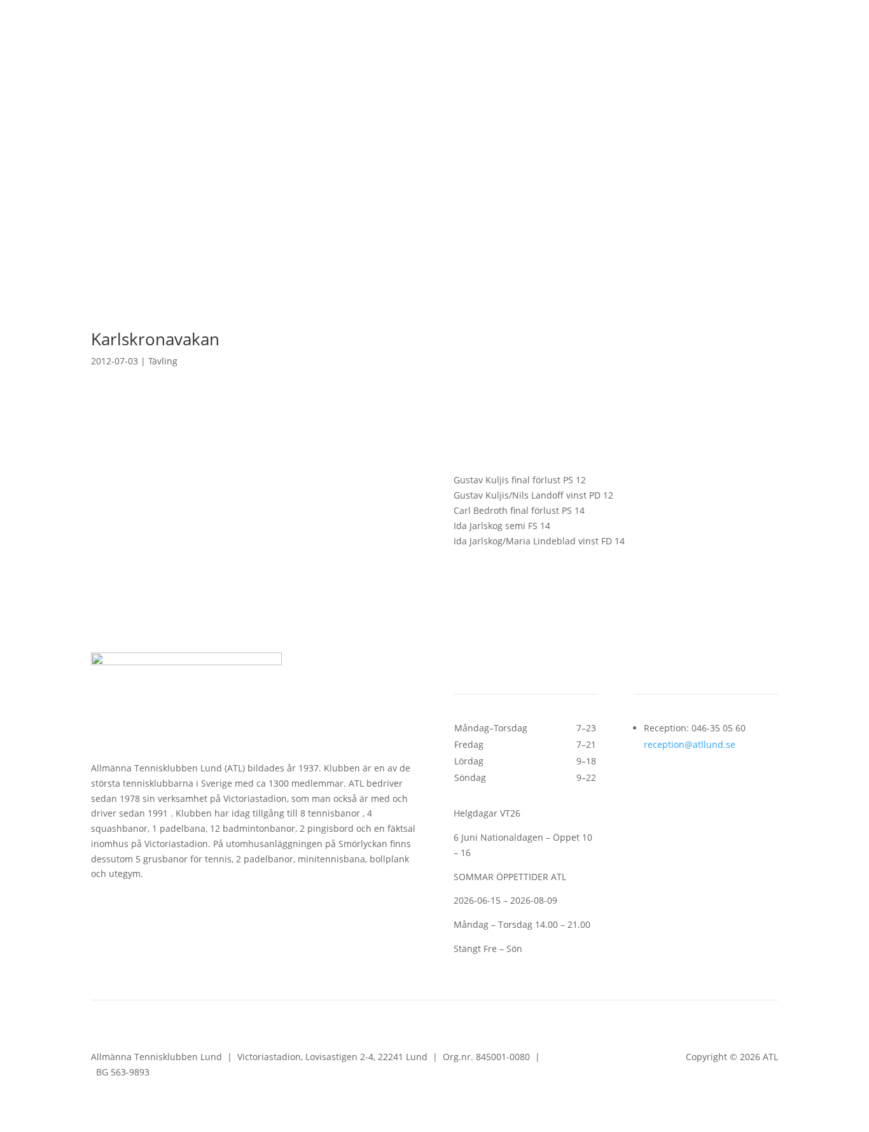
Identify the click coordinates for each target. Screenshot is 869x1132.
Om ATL (507, 198)
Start (261, 198)
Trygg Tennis (577, 198)
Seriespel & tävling (424, 198)
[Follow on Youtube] (152, 62)
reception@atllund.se (689, 744)
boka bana (504, 67)
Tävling (162, 361)
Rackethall (428, 217)
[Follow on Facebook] (101, 62)
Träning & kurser (322, 198)
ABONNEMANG (609, 67)
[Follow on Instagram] (126, 62)
